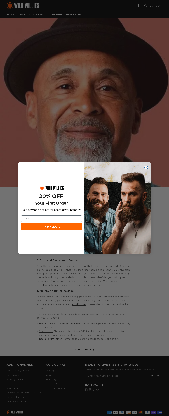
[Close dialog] (146, 167)
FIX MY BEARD (51, 226)
